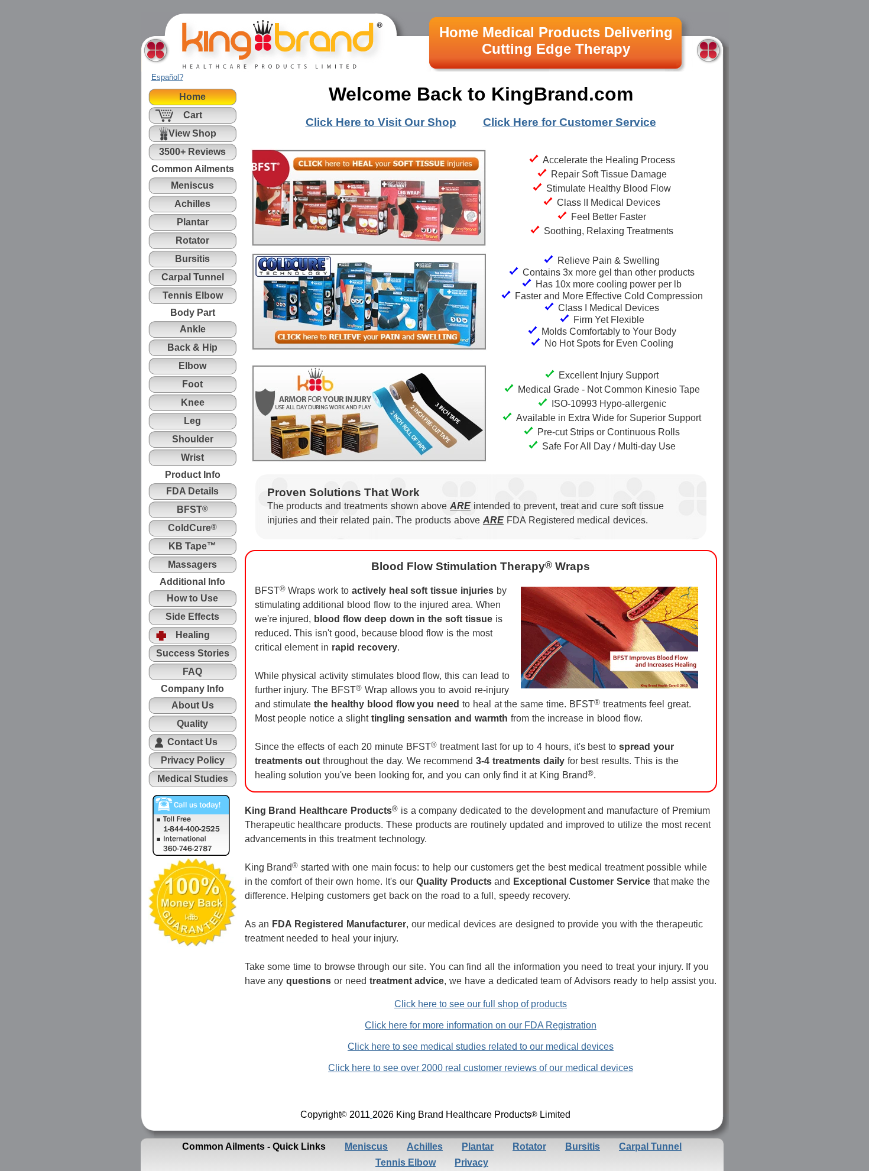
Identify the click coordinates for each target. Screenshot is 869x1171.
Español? (167, 77)
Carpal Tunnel (650, 1146)
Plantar (478, 1146)
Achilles (425, 1146)
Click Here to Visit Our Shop (381, 122)
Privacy (471, 1162)
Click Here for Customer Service (569, 122)
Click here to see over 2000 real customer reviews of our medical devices (480, 1068)
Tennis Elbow (405, 1162)
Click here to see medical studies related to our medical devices (481, 1046)
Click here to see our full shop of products (480, 1004)
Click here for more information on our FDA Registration (480, 1025)
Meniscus (366, 1146)
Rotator (529, 1146)
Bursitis (582, 1146)
